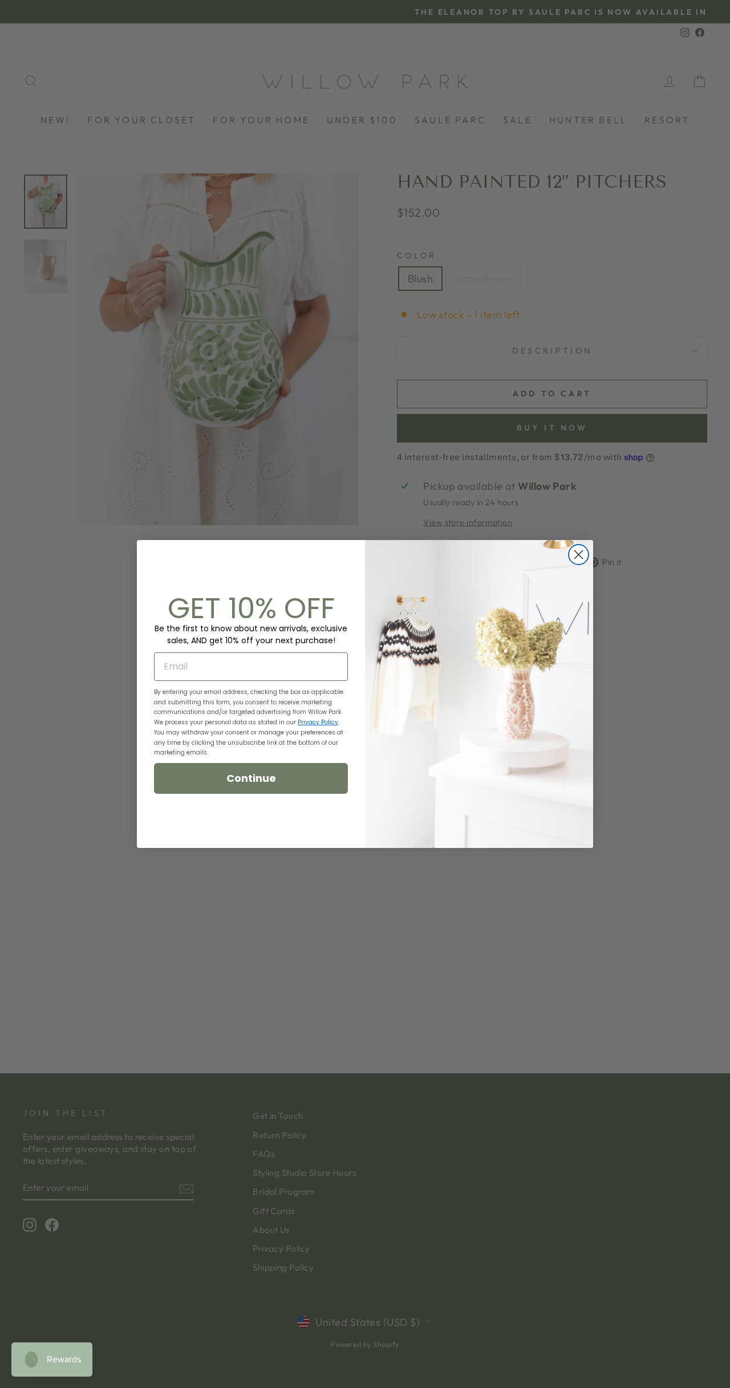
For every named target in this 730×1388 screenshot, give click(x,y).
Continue (251, 778)
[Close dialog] (579, 555)
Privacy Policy (318, 722)
